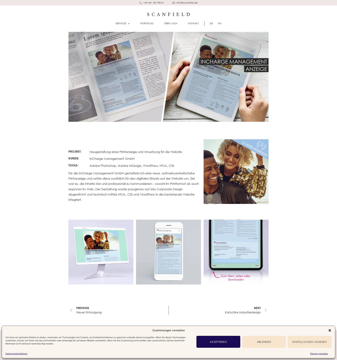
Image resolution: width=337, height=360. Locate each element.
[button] (330, 330)
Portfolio (147, 23)
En (219, 23)
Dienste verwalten (319, 353)
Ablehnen (264, 341)
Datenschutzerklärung (16, 353)
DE (211, 23)
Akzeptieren (218, 341)
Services (121, 23)
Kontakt (193, 23)
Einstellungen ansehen (309, 341)
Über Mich (170, 23)
